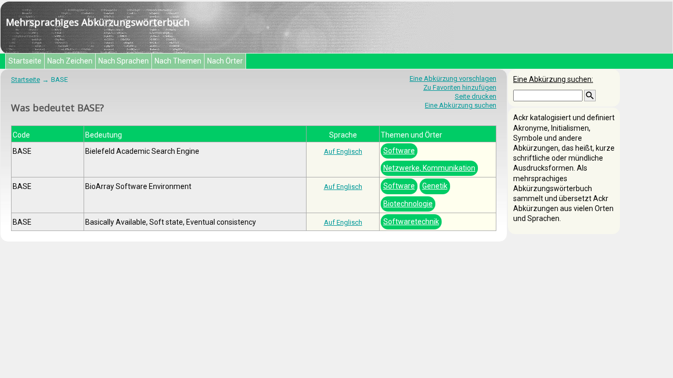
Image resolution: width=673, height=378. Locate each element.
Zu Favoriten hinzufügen (459, 87)
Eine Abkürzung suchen (460, 105)
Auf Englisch (343, 151)
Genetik (434, 186)
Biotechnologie (408, 204)
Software (399, 150)
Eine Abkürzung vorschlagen (453, 78)
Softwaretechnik (411, 221)
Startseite (25, 61)
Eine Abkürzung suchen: (553, 79)
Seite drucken (475, 96)
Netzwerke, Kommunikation (429, 168)
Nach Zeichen (70, 61)
